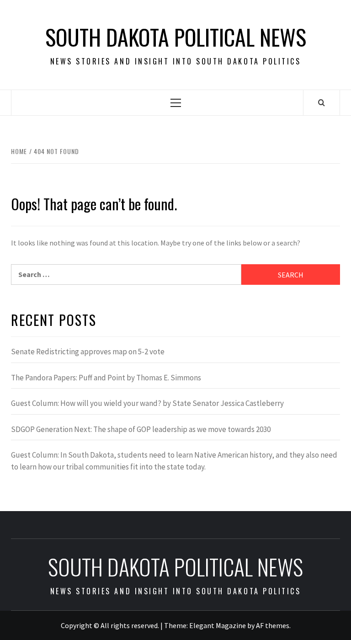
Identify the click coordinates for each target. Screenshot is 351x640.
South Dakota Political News (175, 37)
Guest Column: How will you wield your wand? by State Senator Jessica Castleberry (147, 403)
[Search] (321, 102)
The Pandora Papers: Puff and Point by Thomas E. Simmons (106, 378)
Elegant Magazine (217, 625)
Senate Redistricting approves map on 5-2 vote (88, 352)
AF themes (272, 625)
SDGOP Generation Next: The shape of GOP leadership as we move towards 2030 (141, 429)
